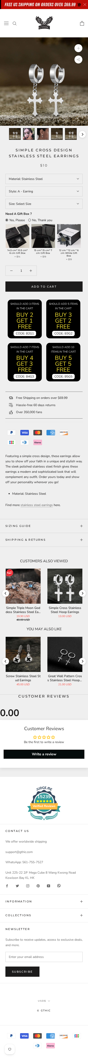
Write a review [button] (44, 754)
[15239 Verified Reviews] (44, 821)
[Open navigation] (6, 23)
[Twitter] (17, 885)
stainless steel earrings (37, 505)
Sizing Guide (18, 526)
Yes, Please (17, 220)
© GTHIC (44, 1010)
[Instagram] (27, 885)
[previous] (5, 134)
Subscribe (22, 971)
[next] (82, 134)
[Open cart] (82, 23)
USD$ (42, 1000)
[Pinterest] (38, 885)
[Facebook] (7, 885)
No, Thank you (42, 220)
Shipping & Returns (25, 539)
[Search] (15, 23)
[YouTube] (48, 885)
